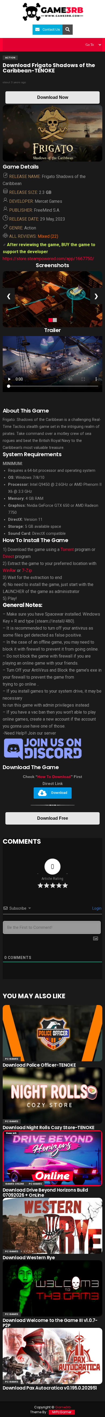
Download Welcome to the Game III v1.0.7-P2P (50, 1323)
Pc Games (11, 1058)
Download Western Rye (29, 1257)
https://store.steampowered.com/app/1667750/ (48, 258)
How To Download (54, 776)
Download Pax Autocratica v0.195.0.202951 (50, 1388)
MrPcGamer (61, 1412)
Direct (8, 556)
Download (59, 793)
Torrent (67, 549)
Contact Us (51, 29)
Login (97, 908)
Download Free (52, 818)
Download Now (52, 97)
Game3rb (63, 1407)
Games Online (14, 1183)
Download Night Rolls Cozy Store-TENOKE (48, 1127)
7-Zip (27, 570)
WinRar (10, 570)
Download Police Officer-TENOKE (39, 1065)
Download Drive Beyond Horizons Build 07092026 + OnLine (45, 1192)
